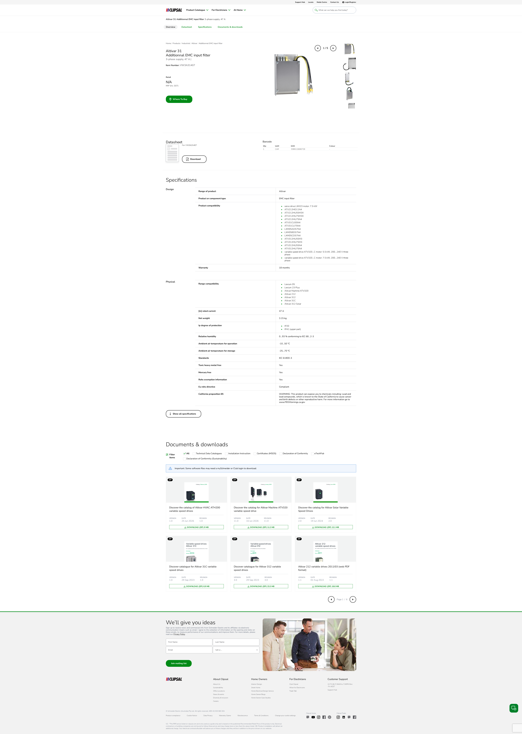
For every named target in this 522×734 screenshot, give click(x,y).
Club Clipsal (293, 684)
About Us (216, 684)
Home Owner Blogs (258, 694)
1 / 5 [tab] (325, 48)
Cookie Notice (192, 715)
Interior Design (256, 684)
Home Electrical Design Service (262, 691)
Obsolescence (242, 715)
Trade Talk (293, 691)
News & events (218, 694)
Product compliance (173, 715)
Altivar (194, 43)
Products (176, 43)
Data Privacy (207, 715)
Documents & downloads (230, 27)
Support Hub (332, 690)
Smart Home (255, 687)
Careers (216, 701)
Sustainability (218, 687)
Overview (170, 27)
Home (168, 43)
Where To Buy (180, 99)
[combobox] (236, 650)
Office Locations (219, 691)
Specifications (205, 27)
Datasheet (186, 27)
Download (195, 159)
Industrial (186, 43)
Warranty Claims (225, 715)
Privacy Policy (179, 634)
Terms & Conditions (261, 715)
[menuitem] (197, 10)
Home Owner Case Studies (261, 698)
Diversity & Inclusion (220, 698)
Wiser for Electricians (297, 687)
